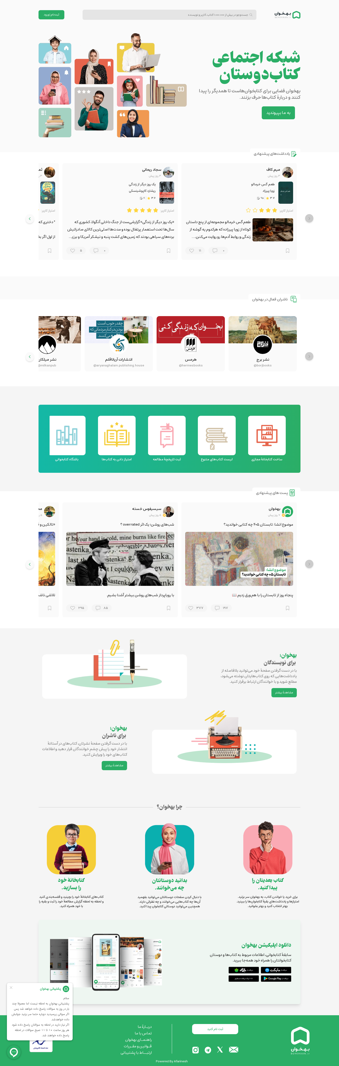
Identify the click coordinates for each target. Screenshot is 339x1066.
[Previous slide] (309, 218)
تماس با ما (143, 1033)
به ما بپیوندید (278, 113)
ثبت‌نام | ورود (51, 14)
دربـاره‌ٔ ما (145, 1027)
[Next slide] (30, 218)
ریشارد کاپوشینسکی (142, 191)
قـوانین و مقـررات (138, 1046)
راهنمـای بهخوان (138, 1039)
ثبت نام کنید (215, 1029)
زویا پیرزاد (269, 191)
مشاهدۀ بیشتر (284, 692)
